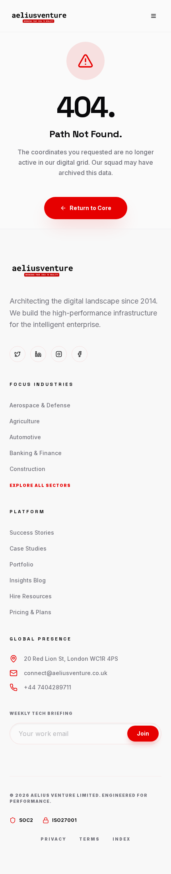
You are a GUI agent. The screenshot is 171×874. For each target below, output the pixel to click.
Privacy (53, 839)
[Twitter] (17, 354)
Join (143, 733)
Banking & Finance (36, 453)
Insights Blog (28, 580)
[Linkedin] (38, 354)
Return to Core (90, 207)
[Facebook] (79, 354)
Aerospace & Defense (40, 405)
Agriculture (25, 421)
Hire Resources (31, 596)
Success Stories (32, 532)
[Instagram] (59, 354)
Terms (89, 839)
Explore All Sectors (40, 485)
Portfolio (21, 564)
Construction (27, 468)
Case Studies (28, 548)
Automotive (25, 437)
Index (121, 839)
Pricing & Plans (30, 612)
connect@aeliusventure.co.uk (65, 673)
